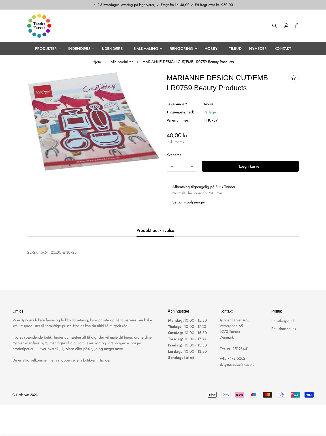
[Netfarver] (39, 25)
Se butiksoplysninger (188, 202)
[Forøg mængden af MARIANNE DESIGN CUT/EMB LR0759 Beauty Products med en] (192, 166)
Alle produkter (122, 61)
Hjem (97, 61)
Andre (208, 104)
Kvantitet (174, 155)
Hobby (211, 48)
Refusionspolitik (283, 328)
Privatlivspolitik (283, 321)
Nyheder (258, 48)
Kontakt (282, 48)
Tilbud (235, 48)
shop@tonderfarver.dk (237, 365)
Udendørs (112, 48)
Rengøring (181, 48)
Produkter (46, 48)
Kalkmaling (146, 48)
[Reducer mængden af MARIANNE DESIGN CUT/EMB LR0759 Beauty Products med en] (172, 166)
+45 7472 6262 (232, 358)
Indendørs (79, 48)
